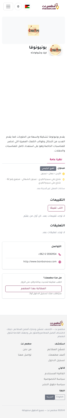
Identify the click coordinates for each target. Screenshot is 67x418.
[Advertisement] (33, 97)
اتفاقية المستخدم (55, 373)
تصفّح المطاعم (56, 349)
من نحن (27, 349)
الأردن (58, 174)
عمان (51, 174)
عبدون (44, 174)
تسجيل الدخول (56, 360)
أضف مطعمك (56, 355)
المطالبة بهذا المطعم (33, 288)
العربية (50, 397)
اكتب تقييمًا (56, 208)
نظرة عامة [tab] (56, 159)
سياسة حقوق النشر (53, 384)
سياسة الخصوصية (54, 379)
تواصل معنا (24, 355)
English (59, 397)
